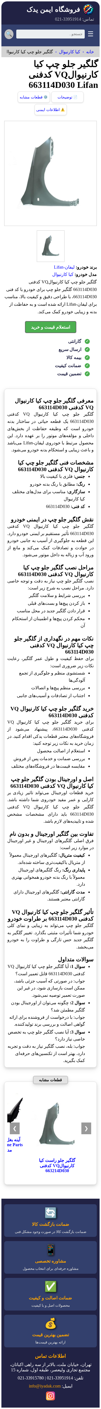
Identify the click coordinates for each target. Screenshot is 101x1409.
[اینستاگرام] (50, 1396)
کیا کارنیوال (69, 51)
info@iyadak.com (45, 1386)
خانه (90, 51)
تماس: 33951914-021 (74, 19)
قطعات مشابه (34, 97)
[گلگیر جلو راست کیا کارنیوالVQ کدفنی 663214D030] (57, 1155)
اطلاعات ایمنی (50, 110)
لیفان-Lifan (64, 267)
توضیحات (67, 97)
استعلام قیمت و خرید (50, 327)
